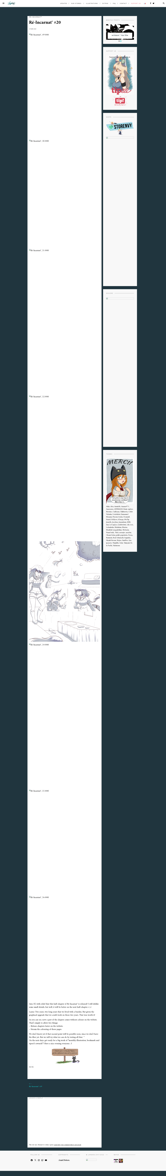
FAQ (114, 3)
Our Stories (76, 3)
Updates (63, 3)
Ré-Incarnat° (35, 17)
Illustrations (92, 3)
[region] (120, 33)
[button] (120, 36)
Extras (105, 3)
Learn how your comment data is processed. (67, 1145)
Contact (123, 3)
